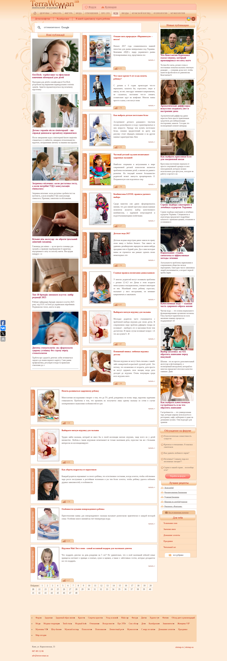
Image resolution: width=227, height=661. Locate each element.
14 (114, 585)
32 (101, 589)
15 (120, 585)
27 (70, 589)
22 (39, 589)
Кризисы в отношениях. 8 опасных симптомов (178, 445)
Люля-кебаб (169, 488)
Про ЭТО (105, 13)
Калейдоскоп (63, 18)
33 (107, 589)
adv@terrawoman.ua (40, 656)
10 (89, 585)
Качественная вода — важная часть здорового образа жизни (176, 304)
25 (58, 589)
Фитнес (165, 618)
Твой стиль (67, 623)
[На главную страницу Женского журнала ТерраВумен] (35, 13)
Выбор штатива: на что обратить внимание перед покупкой (174, 354)
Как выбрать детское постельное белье (131, 115)
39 (144, 589)
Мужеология (177, 13)
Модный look (80, 623)
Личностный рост (116, 629)
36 (125, 589)
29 (82, 589)
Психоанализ (100, 629)
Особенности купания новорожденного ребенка (83, 509)
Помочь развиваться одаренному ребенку (80, 391)
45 (58, 593)
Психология (160, 13)
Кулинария (110, 7)
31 (95, 589)
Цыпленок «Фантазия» (173, 506)
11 (95, 585)
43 (46, 593)
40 (150, 589)
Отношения (91, 13)
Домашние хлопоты (172, 535)
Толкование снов (170, 523)
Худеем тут (154, 618)
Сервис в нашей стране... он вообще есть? (179, 468)
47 (70, 593)
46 (64, 593)
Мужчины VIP (42, 629)
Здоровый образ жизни (65, 618)
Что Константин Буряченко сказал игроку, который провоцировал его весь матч (176, 58)
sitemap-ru (179, 647)
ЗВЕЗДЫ (125, 13)
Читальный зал (170, 547)
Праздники (168, 541)
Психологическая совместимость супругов (177, 437)
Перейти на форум (177, 476)
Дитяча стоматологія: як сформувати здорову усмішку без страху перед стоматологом (52, 350)
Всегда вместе (108, 623)
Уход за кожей (112, 618)
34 (113, 589)
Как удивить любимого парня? (176, 453)
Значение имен (170, 529)
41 (33, 593)
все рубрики (178, 555)
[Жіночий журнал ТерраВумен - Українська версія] (189, 19)
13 (108, 585)
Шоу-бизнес (56, 629)
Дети (115, 13)
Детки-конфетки (42, 18)
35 (119, 589)
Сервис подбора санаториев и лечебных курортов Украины (176, 206)
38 (138, 589)
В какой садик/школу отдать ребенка (93, 18)
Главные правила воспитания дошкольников (134, 273)
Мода (79, 13)
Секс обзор (133, 623)
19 (144, 585)
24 (52, 589)
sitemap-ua (189, 647)
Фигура (69, 13)
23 (46, 589)
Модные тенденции (51, 623)
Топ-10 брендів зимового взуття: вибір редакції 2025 (52, 296)
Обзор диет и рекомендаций (183, 618)
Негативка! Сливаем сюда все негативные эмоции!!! (176, 460)
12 (101, 585)
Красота (57, 13)
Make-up (124, 618)
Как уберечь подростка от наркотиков (79, 470)
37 (132, 589)
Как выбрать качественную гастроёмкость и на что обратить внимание (175, 405)
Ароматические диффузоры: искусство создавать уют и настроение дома (176, 108)
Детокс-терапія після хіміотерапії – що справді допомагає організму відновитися (54, 131)
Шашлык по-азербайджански (175, 502)
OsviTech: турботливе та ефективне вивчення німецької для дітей (51, 76)
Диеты (143, 618)
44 (52, 593)
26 (64, 589)
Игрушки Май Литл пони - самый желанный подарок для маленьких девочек (97, 548)
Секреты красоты (95, 618)
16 (126, 585)
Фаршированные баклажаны (175, 492)
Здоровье (45, 13)
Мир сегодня (41, 635)
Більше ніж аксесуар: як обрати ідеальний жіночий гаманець (54, 240)
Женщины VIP (183, 623)
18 (138, 585)
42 (39, 593)
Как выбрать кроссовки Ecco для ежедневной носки (176, 158)
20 (151, 585)
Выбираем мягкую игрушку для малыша (132, 312)
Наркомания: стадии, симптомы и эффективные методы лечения (175, 255)
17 (132, 585)
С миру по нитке (148, 629)
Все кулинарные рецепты (178, 512)
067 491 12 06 (38, 651)
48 (76, 593)
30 (89, 589)
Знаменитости (168, 623)
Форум (92, 7)
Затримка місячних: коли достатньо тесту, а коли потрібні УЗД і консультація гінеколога (54, 186)
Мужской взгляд (141, 13)
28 (76, 589)
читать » (151, 60)
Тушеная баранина (171, 497)
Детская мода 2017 (122, 233)
